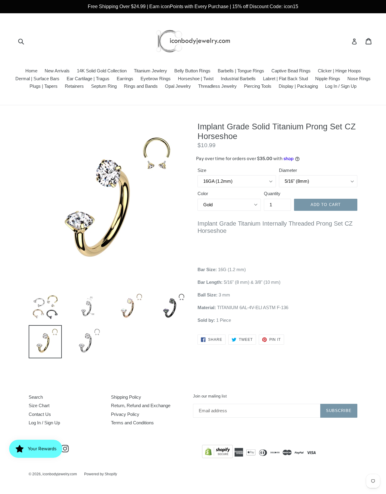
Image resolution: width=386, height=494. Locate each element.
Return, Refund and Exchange (140, 405)
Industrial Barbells (238, 78)
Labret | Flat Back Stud (285, 78)
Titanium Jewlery (150, 70)
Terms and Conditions (132, 422)
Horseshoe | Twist (196, 78)
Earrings (125, 78)
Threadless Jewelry (217, 86)
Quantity (272, 193)
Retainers (74, 86)
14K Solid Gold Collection (102, 70)
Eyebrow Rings (156, 78)
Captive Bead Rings (291, 70)
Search (36, 397)
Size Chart (39, 405)
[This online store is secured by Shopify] (217, 452)
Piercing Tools (257, 86)
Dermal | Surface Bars (37, 78)
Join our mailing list (210, 396)
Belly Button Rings (192, 70)
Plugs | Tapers (44, 86)
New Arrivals (57, 70)
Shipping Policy (126, 397)
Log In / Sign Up (340, 86)
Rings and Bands (141, 86)
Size (202, 170)
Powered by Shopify (100, 474)
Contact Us (40, 414)
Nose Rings (359, 78)
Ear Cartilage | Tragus (88, 78)
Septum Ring (104, 86)
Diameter (288, 170)
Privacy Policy (125, 414)
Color (203, 193)
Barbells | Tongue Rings (241, 70)
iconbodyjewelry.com (60, 474)
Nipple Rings (327, 78)
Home (31, 70)
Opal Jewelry (178, 86)
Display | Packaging (298, 86)
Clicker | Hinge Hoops (339, 70)
